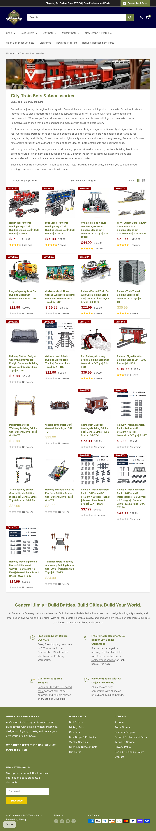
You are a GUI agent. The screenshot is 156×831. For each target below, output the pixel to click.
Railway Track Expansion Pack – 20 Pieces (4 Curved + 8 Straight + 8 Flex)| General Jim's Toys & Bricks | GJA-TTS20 (24, 568)
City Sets (48, 32)
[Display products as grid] (138, 180)
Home (9, 53)
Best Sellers (27, 32)
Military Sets (69, 32)
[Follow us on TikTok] (73, 821)
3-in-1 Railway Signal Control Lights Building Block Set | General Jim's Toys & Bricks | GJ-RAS (23, 495)
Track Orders (122, 727)
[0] (147, 17)
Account (119, 722)
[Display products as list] (143, 180)
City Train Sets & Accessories (29, 53)
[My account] (141, 17)
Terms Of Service (125, 742)
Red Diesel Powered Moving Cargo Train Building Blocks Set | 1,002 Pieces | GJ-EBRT (24, 228)
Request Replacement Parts (98, 42)
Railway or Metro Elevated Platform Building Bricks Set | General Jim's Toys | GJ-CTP (59, 495)
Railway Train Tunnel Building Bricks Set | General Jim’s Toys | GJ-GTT (130, 296)
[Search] (130, 17)
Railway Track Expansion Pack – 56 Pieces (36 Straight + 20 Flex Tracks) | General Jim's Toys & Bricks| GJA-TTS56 (95, 496)
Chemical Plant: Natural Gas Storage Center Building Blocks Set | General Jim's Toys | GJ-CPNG (94, 229)
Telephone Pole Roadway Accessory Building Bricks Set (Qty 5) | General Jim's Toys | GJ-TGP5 (59, 567)
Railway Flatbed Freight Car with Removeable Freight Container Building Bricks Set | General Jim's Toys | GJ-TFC (23, 363)
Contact (119, 756)
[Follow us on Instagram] (62, 821)
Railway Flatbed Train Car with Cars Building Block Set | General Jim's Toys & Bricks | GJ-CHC (95, 296)
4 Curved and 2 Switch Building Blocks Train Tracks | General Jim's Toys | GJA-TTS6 (57, 361)
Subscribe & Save (137, 3)
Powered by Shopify (16, 819)
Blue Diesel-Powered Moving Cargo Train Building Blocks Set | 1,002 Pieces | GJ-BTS (59, 228)
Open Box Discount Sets (20, 42)
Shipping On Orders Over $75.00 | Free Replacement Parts (78, 3)
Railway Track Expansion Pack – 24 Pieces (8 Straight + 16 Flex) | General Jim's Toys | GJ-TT (132, 430)
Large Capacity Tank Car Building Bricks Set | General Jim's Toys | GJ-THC (23, 296)
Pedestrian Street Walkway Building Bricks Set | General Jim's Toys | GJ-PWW (23, 430)
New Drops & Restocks (98, 32)
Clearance (45, 42)
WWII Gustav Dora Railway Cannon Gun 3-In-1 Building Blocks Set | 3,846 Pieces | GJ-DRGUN (132, 228)
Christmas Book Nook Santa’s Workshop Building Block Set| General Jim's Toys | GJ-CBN (60, 296)
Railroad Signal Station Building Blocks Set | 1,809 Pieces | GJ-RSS (131, 360)
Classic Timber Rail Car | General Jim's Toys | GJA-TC (59, 428)
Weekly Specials (78, 742)
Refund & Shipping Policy (129, 751)
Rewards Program (66, 42)
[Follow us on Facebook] (56, 821)
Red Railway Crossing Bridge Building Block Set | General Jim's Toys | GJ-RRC (95, 361)
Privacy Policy (123, 746)
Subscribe (17, 800)
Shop (9, 32)
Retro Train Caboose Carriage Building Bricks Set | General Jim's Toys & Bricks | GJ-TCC (95, 430)
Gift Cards (75, 751)
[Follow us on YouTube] (68, 821)
